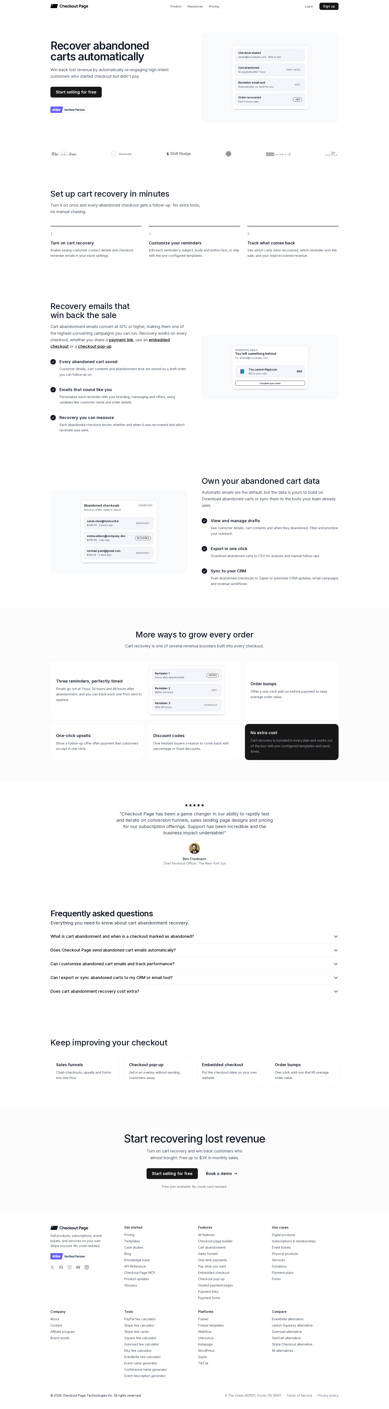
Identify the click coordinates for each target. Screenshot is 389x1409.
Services (278, 1260)
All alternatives (282, 1350)
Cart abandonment (212, 1247)
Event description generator (145, 1376)
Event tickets (281, 1247)
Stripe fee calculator (139, 1325)
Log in (309, 6)
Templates (132, 1241)
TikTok (203, 1363)
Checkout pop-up (211, 1279)
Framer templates (211, 1325)
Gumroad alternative (287, 1332)
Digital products (283, 1235)
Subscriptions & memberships (294, 1241)
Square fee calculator (140, 1338)
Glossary (130, 1285)
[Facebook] (61, 1267)
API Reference (135, 1266)
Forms (276, 1279)
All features (206, 1235)
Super (202, 1357)
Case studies (133, 1247)
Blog (127, 1254)
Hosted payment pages (215, 1285)
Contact (56, 1325)
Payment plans (283, 1273)
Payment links (208, 1291)
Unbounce (206, 1338)
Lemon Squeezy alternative (292, 1325)
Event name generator (140, 1363)
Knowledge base (137, 1260)
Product (175, 6)
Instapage (205, 1344)
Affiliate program (62, 1332)
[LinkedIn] (87, 1267)
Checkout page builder (215, 1241)
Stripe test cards (136, 1332)
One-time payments (212, 1260)
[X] (52, 1267)
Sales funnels (208, 1254)
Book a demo (219, 1173)
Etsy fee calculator (138, 1350)
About (54, 1319)
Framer (203, 1319)
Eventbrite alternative (287, 1319)
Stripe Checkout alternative (292, 1344)
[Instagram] (70, 1267)
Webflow (204, 1332)
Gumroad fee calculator (141, 1344)
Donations (279, 1266)
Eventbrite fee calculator (142, 1357)
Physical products (285, 1254)
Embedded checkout (213, 1273)
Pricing (214, 6)
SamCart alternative (286, 1338)
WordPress (206, 1350)
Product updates (136, 1279)
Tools (128, 1311)
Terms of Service (299, 1395)
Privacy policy (328, 1395)
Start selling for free (76, 92)
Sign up (329, 6)
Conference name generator (145, 1369)
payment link (121, 339)
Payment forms (209, 1298)
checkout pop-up (94, 346)
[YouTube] (78, 1267)
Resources (195, 6)
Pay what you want (212, 1266)
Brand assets (60, 1338)
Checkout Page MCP (139, 1273)
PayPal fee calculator (140, 1319)
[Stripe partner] (68, 110)
